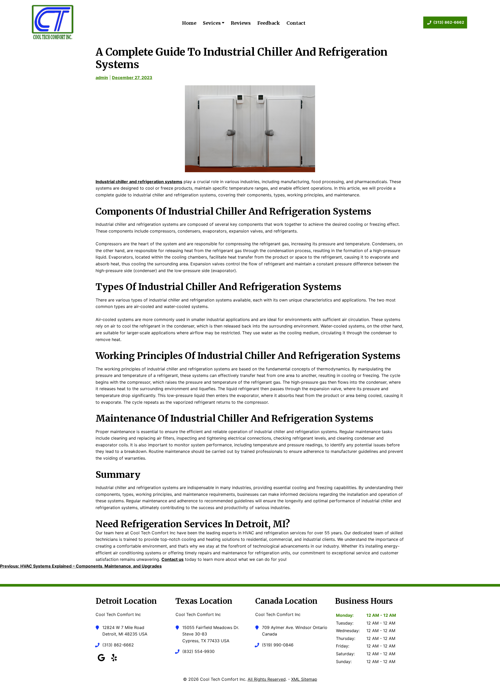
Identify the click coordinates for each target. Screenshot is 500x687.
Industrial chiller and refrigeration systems (139, 181)
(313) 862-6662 (448, 22)
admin (102, 77)
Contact (295, 23)
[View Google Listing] (101, 661)
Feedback (268, 23)
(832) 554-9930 (198, 651)
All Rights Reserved (267, 679)
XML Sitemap (304, 679)
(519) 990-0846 (277, 644)
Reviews (241, 23)
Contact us (172, 559)
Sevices (212, 23)
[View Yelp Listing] (114, 661)
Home (189, 23)
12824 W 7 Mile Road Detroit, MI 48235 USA (124, 631)
